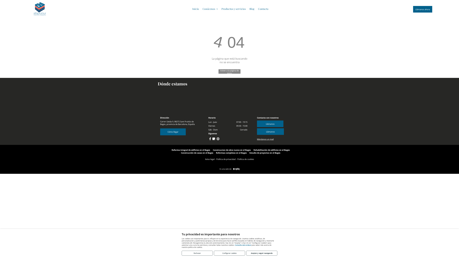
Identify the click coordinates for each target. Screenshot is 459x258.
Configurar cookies (229, 253)
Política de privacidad (226, 159)
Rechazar (197, 253)
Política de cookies (245, 159)
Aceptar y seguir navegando (262, 253)
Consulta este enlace (243, 245)
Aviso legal (210, 159)
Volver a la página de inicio (229, 71)
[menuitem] (196, 8)
